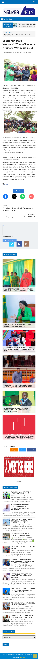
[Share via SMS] (31, 196)
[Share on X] (14, 196)
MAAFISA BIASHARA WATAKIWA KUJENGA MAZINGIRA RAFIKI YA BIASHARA (21, 575)
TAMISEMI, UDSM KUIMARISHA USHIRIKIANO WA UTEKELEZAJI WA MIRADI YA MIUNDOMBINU (22, 561)
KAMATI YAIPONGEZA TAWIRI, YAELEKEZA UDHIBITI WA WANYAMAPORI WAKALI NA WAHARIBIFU (20, 507)
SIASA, (29, 52)
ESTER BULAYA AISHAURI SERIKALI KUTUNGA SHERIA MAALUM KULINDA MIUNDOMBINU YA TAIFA (19, 349)
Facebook (31, 450)
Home (5, 32)
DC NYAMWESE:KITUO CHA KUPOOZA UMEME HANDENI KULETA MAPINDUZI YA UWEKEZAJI (19, 437)
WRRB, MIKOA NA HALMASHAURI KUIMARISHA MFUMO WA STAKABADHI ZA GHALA (22, 521)
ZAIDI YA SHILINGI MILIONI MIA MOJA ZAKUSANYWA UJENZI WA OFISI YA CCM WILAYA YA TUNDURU (17, 409)
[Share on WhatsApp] (22, 196)
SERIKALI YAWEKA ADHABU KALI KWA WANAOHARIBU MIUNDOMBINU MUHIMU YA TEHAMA (23, 590)
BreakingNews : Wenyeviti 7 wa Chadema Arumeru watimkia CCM (19, 44)
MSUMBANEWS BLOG (9, 654)
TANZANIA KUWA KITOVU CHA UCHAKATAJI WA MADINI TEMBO (21, 492)
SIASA (10, 32)
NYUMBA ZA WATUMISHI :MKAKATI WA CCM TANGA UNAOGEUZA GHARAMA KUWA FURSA (19, 289)
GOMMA (22, 657)
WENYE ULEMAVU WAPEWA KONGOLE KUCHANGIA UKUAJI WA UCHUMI (23, 603)
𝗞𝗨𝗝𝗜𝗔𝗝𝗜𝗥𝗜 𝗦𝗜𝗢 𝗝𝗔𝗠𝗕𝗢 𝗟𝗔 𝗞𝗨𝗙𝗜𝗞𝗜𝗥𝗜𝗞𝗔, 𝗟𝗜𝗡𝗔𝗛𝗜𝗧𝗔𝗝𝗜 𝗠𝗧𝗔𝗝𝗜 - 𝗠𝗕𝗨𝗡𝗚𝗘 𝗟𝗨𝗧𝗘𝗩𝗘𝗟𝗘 (18, 385)
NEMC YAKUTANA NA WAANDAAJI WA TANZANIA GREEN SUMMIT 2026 (23, 616)
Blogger (14, 450)
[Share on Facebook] (5, 196)
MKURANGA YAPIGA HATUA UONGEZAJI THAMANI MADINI (21, 534)
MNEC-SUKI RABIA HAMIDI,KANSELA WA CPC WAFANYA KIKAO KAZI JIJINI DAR (18, 325)
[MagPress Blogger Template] (19, 10)
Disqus (22, 450)
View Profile (10, 240)
